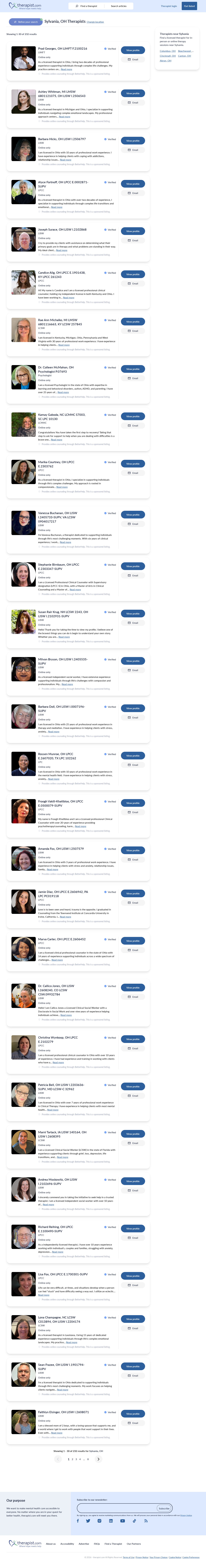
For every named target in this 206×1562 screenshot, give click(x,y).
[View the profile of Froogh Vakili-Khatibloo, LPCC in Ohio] (23, 811)
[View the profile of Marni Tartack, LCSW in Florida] (23, 1142)
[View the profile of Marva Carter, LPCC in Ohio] (23, 949)
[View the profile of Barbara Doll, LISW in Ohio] (23, 716)
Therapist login (169, 6)
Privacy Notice (186, 1515)
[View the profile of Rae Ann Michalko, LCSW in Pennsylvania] (23, 330)
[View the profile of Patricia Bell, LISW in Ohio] (23, 1095)
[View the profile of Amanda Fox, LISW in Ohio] (23, 858)
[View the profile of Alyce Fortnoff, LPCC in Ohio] (23, 192)
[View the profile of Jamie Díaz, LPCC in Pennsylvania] (23, 902)
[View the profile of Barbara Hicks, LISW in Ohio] (23, 149)
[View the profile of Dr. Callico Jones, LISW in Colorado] (23, 996)
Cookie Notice (175, 1557)
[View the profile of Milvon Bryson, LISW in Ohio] (23, 669)
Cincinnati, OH (168, 55)
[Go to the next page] (98, 1459)
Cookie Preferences (191, 1557)
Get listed (189, 6)
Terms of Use (128, 1557)
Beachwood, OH (187, 51)
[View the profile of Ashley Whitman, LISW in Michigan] (23, 101)
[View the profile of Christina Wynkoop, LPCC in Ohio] (23, 1047)
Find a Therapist (113, 1543)
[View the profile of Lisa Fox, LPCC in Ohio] (23, 1284)
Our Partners (134, 1543)
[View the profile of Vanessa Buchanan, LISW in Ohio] (23, 523)
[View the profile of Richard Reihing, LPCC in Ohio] (23, 1237)
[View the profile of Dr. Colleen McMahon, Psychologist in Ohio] (23, 377)
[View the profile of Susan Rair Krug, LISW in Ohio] (23, 622)
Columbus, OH (168, 51)
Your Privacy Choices (159, 1557)
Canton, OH (184, 55)
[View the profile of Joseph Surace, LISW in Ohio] (23, 239)
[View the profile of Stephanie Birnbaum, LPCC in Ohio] (23, 574)
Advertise (84, 1543)
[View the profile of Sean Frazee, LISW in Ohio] (23, 1374)
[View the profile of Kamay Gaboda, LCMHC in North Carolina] (23, 424)
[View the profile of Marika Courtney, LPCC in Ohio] (23, 472)
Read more (66, 69)
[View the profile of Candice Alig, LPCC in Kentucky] (23, 282)
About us (51, 1543)
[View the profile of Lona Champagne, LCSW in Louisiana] (23, 1327)
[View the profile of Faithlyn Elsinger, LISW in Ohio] (23, 1422)
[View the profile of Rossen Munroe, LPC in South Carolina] (23, 764)
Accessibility (67, 1543)
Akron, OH (165, 60)
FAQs (97, 1543)
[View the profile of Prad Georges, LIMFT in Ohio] (23, 58)
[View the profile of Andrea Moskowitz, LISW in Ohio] (23, 1189)
